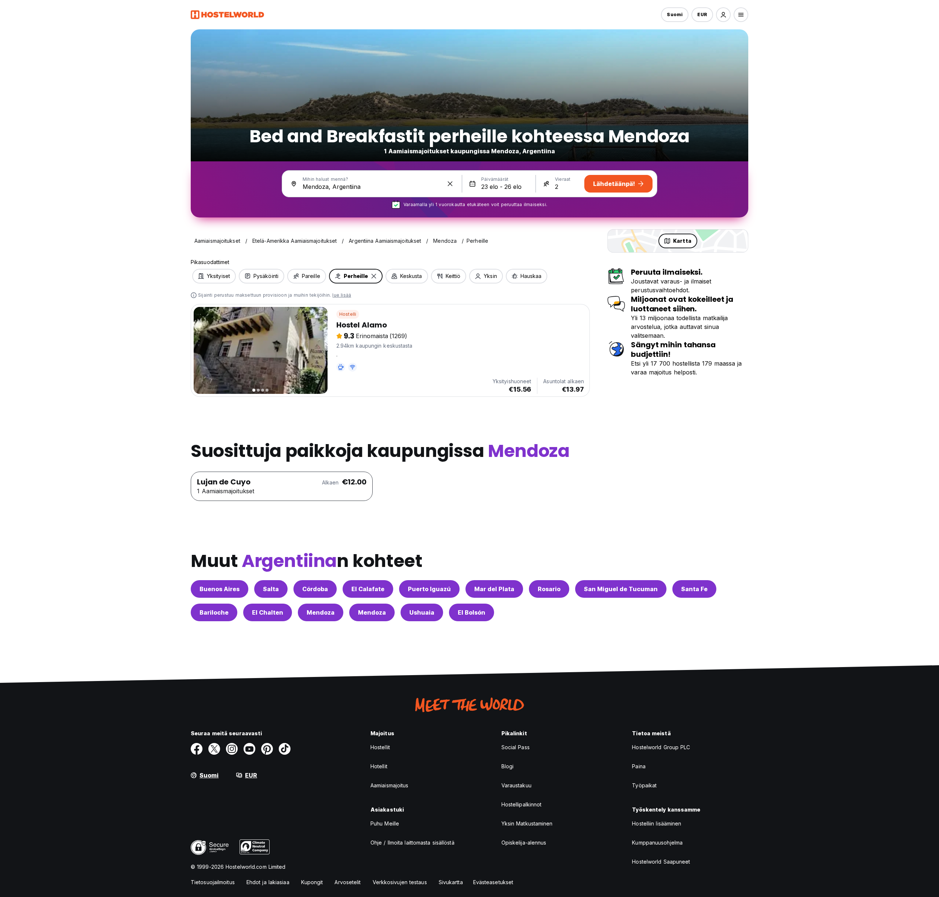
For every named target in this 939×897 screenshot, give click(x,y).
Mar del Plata (494, 589)
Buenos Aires (220, 589)
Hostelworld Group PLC (661, 747)
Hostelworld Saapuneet (661, 861)
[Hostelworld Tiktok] (285, 749)
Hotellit (378, 766)
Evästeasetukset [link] (493, 882)
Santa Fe (694, 589)
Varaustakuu (516, 785)
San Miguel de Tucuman (621, 589)
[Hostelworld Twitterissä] (214, 749)
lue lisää (341, 295)
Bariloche (214, 612)
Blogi (507, 766)
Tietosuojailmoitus (213, 882)
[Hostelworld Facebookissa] (196, 749)
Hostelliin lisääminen (656, 823)
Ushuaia (421, 612)
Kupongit (312, 882)
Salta (271, 589)
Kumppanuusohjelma (657, 842)
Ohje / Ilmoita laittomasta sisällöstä (412, 842)
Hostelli (348, 314)
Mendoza (321, 612)
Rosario (549, 589)
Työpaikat (644, 785)
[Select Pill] (723, 14)
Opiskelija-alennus (524, 842)
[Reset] (450, 184)
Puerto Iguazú (429, 589)
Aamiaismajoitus (389, 785)
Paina (639, 766)
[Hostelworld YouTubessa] (249, 749)
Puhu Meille (384, 823)
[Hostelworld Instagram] (232, 749)
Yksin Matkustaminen (527, 823)
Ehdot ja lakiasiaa (267, 882)
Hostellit (380, 747)
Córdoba (315, 589)
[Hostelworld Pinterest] (267, 749)
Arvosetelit (348, 882)
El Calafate (367, 589)
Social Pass (515, 747)
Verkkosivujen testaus (400, 882)
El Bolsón (471, 612)
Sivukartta (451, 882)
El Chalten (267, 612)
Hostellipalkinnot (521, 804)
